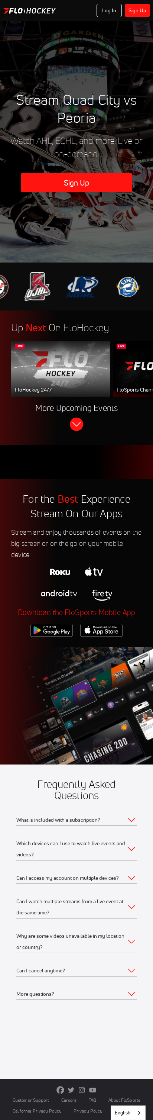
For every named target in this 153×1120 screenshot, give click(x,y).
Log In (109, 10)
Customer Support (31, 1100)
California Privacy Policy (37, 1111)
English (122, 1113)
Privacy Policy (88, 1111)
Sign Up (137, 10)
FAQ (92, 1100)
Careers (69, 1100)
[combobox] (128, 1112)
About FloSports (124, 1100)
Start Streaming (60, 376)
